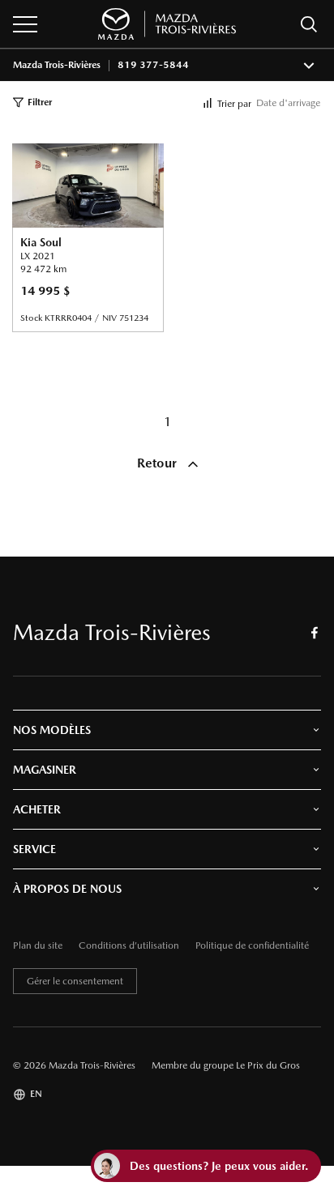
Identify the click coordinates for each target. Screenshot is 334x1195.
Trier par (234, 103)
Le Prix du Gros (268, 1065)
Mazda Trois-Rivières (57, 65)
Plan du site (37, 946)
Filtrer (40, 102)
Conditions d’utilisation (129, 946)
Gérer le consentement (75, 981)
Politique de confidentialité (252, 946)
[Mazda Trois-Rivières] (167, 24)
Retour (158, 463)
